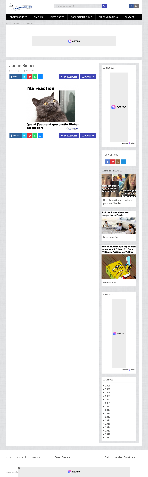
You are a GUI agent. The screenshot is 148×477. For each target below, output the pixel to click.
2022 (107, 399)
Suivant (87, 76)
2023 (107, 396)
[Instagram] (118, 161)
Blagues (38, 17)
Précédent (70, 76)
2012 (107, 434)
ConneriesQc (15, 71)
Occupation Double (81, 17)
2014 (107, 427)
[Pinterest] (112, 161)
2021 (107, 403)
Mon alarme (109, 282)
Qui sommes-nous (108, 17)
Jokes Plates (57, 17)
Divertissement (18, 17)
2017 (107, 416)
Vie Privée (62, 457)
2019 (107, 410)
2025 (107, 389)
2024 (107, 392)
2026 (107, 385)
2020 (107, 406)
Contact (129, 17)
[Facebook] (107, 161)
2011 (107, 437)
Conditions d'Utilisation (24, 457)
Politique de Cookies (119, 457)
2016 (107, 420)
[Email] (123, 161)
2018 (107, 413)
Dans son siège (111, 237)
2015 (107, 423)
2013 (107, 430)
